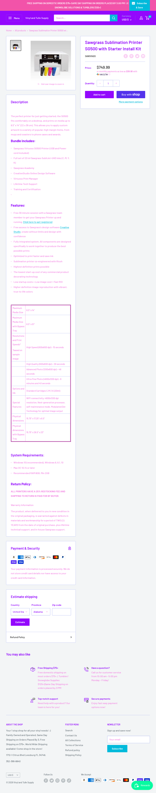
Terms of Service (74, 745)
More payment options (131, 101)
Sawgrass (90, 56)
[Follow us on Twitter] (52, 780)
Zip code (56, 604)
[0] (147, 18)
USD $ (10, 775)
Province (36, 604)
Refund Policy (17, 637)
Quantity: (90, 83)
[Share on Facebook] (126, 56)
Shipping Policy (73, 754)
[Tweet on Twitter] (137, 56)
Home (9, 30)
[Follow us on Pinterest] (63, 780)
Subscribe (117, 748)
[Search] (113, 18)
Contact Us (71, 735)
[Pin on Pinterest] (131, 56)
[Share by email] (143, 56)
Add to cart (99, 94)
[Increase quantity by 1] (116, 83)
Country (15, 604)
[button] (121, 73)
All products (20, 30)
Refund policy (72, 750)
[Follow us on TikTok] (69, 780)
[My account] (141, 18)
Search (69, 730)
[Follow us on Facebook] (46, 780)
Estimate (20, 622)
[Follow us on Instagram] (57, 780)
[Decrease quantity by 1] (100, 83)
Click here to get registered (37, 221)
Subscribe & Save (141, 5)
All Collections (73, 740)
